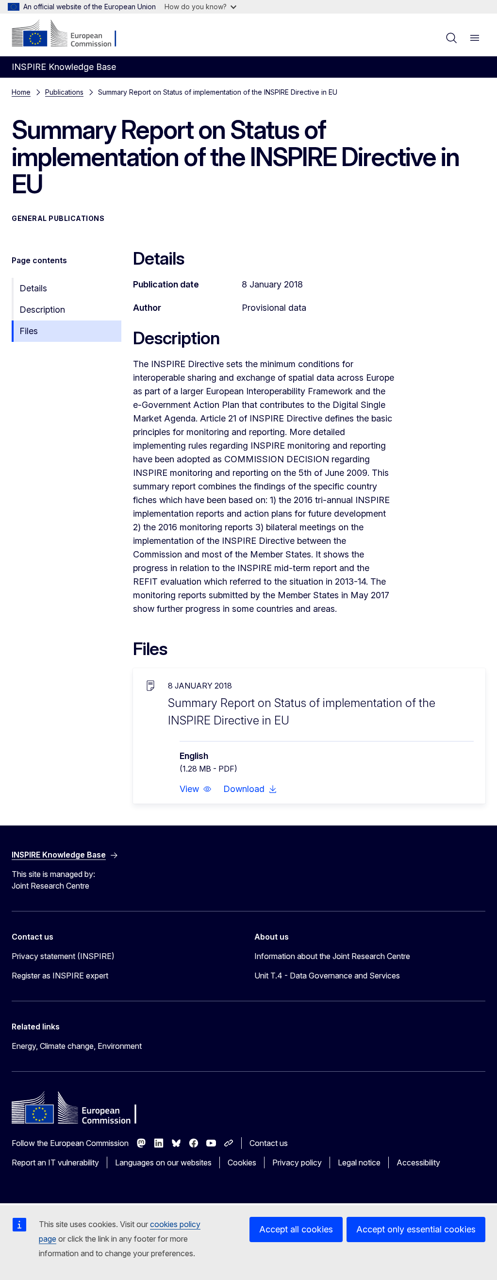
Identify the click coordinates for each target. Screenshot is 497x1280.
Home (21, 92)
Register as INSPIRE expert (60, 975)
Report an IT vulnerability (55, 1162)
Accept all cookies (296, 1229)
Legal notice (359, 1162)
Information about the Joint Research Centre (332, 956)
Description (42, 309)
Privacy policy (297, 1162)
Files (28, 331)
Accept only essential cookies (416, 1229)
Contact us (268, 1143)
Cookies (242, 1162)
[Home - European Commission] (71, 34)
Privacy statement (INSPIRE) (63, 956)
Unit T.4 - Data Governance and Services (327, 975)
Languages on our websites (163, 1162)
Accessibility (418, 1162)
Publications (64, 92)
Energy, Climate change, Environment (77, 1046)
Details (33, 288)
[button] (196, 789)
